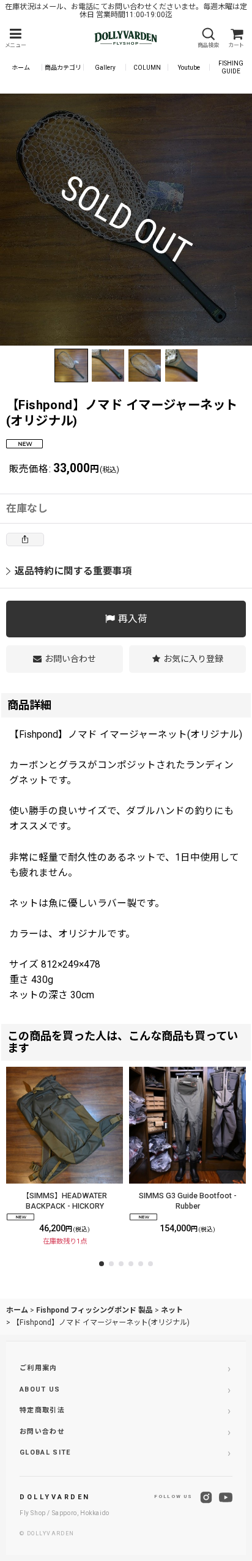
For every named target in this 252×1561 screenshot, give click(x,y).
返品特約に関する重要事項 (73, 571)
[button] (15, 38)
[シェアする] (25, 539)
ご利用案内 (38, 1368)
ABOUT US (40, 1389)
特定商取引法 (42, 1410)
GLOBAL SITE (45, 1452)
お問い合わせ (42, 1432)
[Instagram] (206, 1497)
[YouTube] (225, 1497)
